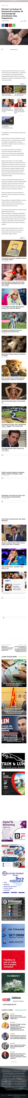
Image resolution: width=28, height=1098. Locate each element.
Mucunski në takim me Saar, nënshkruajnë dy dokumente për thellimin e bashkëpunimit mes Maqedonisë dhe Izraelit (14, 711)
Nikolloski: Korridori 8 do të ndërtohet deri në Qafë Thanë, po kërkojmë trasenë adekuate (18, 1056)
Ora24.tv (5, 1095)
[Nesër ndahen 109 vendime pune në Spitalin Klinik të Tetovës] (5, 1046)
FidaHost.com (23, 1097)
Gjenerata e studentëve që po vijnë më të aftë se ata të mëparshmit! (7, 648)
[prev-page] (3, 746)
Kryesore (13, 681)
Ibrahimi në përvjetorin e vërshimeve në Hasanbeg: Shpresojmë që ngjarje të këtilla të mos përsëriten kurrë (20, 649)
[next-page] (5, 746)
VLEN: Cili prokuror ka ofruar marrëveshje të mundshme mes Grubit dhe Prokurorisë (14, 739)
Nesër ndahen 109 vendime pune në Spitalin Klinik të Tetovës (18, 1046)
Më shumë (13, 1061)
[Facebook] (3, 25)
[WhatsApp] (13, 25)
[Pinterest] (10, 25)
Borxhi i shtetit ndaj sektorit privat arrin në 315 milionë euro (14, 684)
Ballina (3, 5)
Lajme (7, 5)
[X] (6, 25)
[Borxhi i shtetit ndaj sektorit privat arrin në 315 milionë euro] (14, 673)
